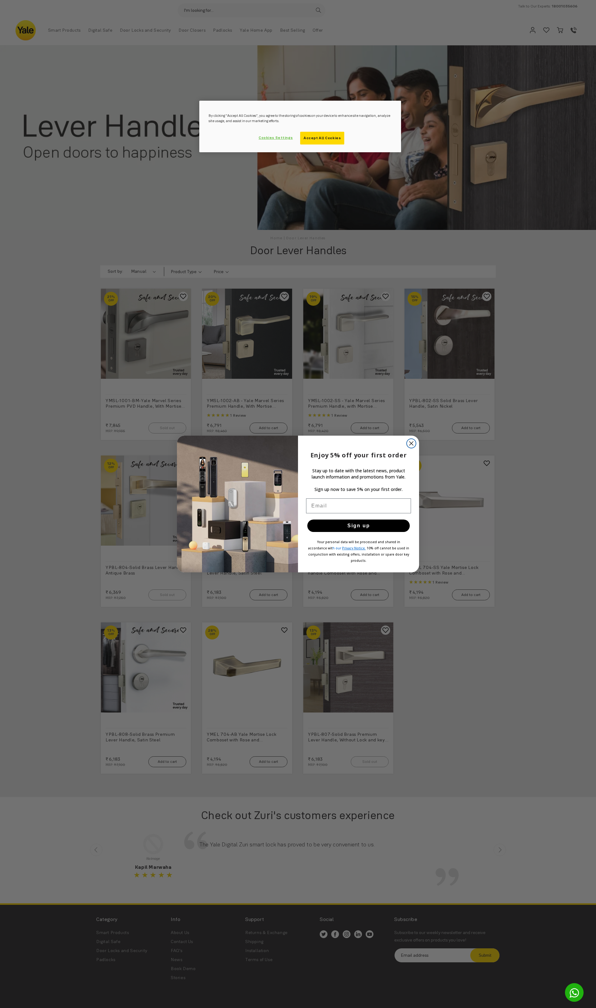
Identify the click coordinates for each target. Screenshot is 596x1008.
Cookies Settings (276, 137)
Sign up (358, 525)
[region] (300, 126)
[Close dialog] (411, 443)
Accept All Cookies (322, 138)
